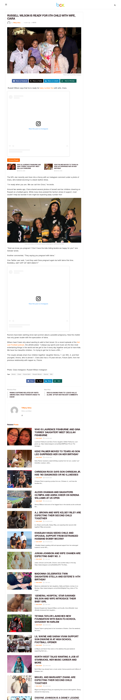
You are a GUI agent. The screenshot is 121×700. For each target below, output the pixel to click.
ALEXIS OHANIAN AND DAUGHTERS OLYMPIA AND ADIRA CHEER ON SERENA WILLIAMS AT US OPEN (57, 494)
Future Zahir (27, 374)
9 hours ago (48, 501)
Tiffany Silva (16, 22)
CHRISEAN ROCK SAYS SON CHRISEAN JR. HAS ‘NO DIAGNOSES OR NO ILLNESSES (58, 473)
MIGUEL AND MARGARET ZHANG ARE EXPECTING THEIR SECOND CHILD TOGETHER (55, 679)
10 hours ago (48, 521)
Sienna (46, 374)
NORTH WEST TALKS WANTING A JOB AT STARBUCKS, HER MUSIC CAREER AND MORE (57, 659)
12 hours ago (48, 541)
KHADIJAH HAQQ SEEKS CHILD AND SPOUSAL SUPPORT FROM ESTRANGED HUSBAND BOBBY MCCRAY (56, 535)
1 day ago (47, 559)
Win (51, 374)
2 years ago (27, 22)
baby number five (47, 88)
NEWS (34, 22)
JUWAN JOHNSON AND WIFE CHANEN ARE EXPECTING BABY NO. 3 (58, 555)
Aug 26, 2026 (21, 170)
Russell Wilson (37, 374)
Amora (14, 374)
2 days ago (47, 625)
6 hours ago (48, 457)
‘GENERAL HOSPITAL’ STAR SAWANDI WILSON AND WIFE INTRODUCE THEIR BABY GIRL (55, 598)
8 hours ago (48, 477)
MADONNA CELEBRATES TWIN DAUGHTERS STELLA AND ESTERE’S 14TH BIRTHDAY (57, 576)
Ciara (19, 374)
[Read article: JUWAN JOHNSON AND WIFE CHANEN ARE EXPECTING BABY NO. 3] (19, 560)
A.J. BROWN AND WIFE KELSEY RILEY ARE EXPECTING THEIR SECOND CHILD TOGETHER (58, 515)
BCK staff (39, 438)
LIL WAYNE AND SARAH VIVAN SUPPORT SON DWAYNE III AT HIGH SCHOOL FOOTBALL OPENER (56, 639)
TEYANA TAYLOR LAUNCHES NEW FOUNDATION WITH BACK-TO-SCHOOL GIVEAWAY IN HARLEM (55, 618)
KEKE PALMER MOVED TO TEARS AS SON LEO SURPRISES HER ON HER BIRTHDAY (57, 453)
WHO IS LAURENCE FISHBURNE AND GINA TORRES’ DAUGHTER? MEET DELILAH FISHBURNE (57, 432)
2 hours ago (48, 438)
